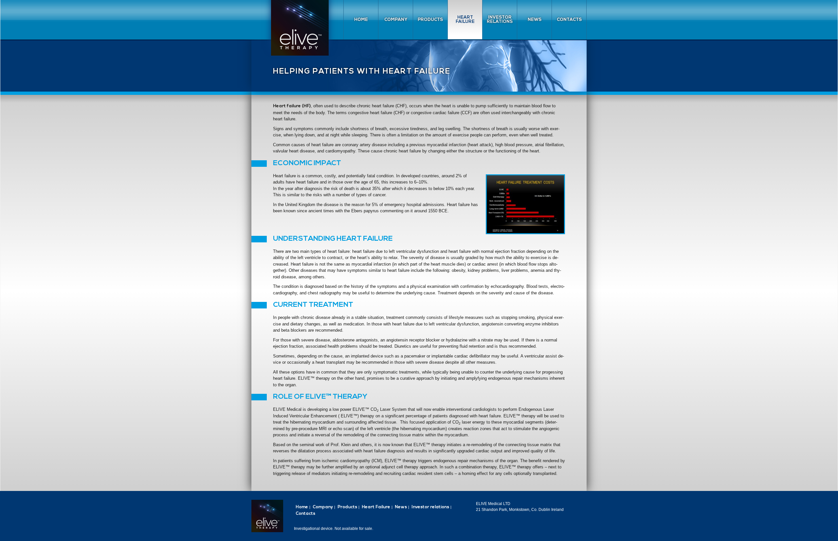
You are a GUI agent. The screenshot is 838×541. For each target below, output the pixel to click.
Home (361, 20)
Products (430, 20)
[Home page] (300, 28)
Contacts (569, 20)
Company (395, 20)
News (534, 20)
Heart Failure (465, 19)
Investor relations (500, 19)
